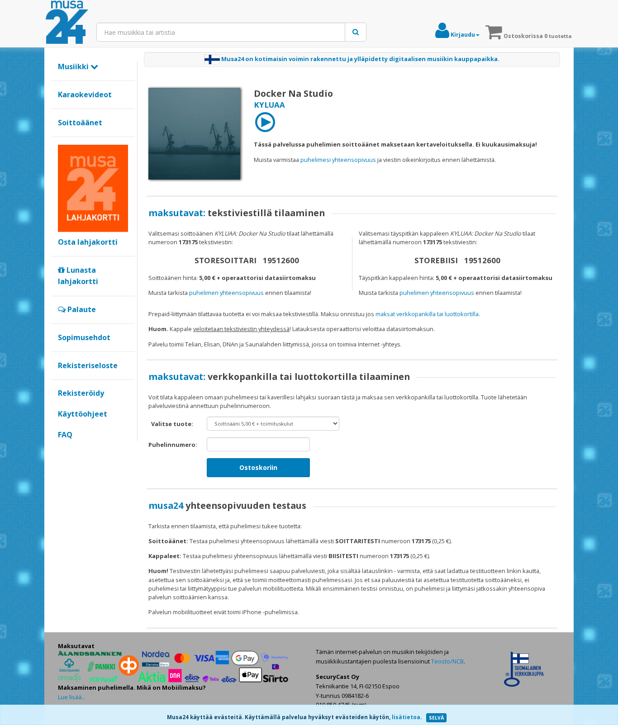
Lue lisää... (72, 697)
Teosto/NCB (447, 661)
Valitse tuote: (172, 424)
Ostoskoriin (258, 467)
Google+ (62, 450)
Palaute (81, 309)
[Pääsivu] (67, 22)
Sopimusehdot (84, 337)
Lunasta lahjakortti (78, 276)
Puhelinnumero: (172, 445)
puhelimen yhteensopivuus (226, 293)
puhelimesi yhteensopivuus (338, 160)
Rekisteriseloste (88, 365)
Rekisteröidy (81, 393)
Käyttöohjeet (82, 414)
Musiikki (74, 66)
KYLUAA (269, 105)
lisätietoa (406, 717)
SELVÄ (436, 718)
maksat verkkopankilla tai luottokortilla (427, 314)
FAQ (65, 435)
